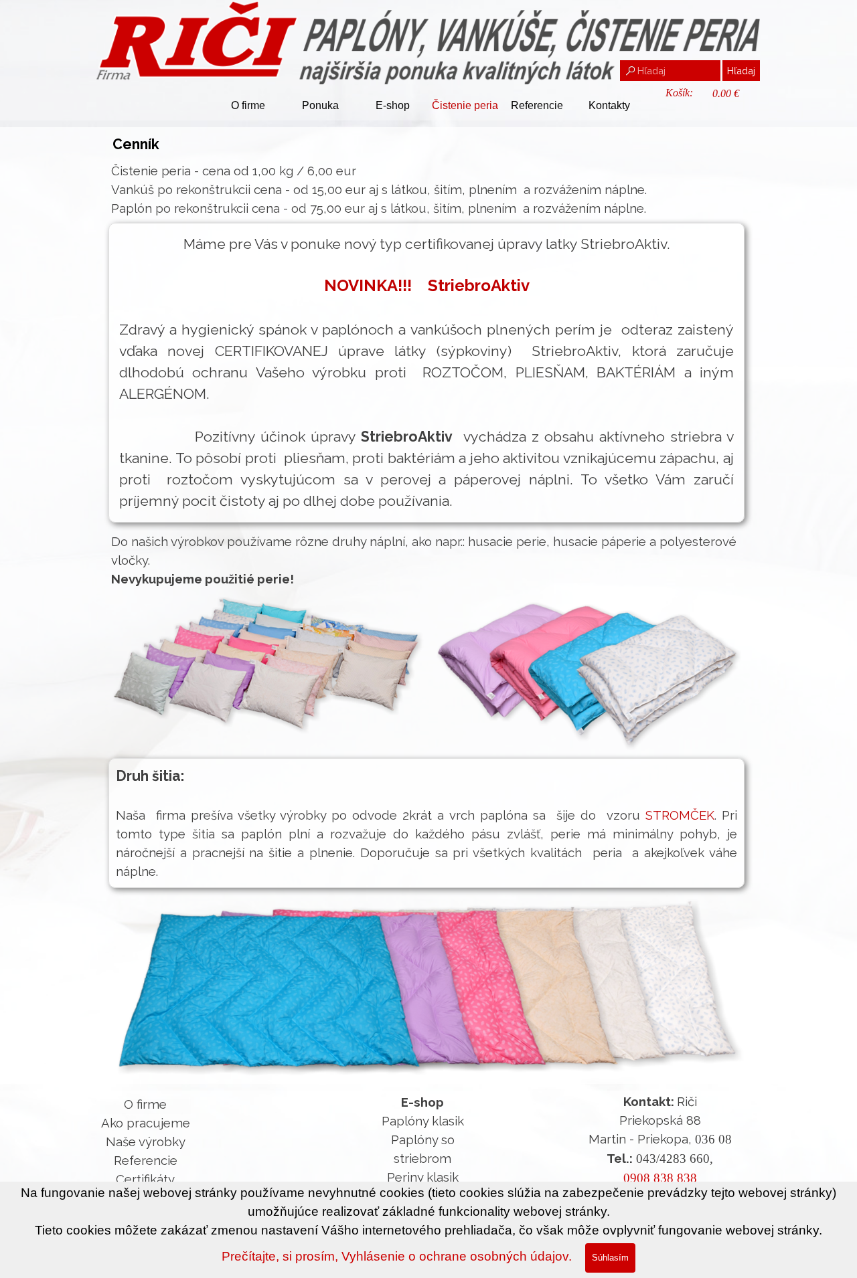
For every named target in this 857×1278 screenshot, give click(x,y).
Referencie (537, 105)
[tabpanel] (428, 189)
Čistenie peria (465, 105)
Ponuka (320, 105)
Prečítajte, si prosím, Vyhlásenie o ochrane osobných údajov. (397, 1256)
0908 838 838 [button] (660, 1178)
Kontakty (609, 105)
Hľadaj (741, 70)
